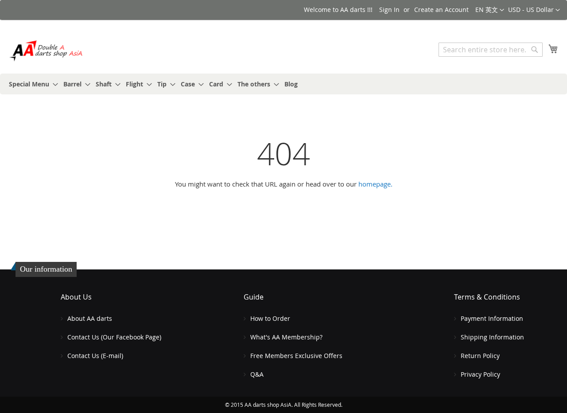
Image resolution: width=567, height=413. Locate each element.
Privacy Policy (480, 374)
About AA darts (89, 318)
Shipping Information (492, 337)
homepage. (375, 183)
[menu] (283, 84)
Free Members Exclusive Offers (296, 355)
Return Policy (480, 355)
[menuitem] (31, 84)
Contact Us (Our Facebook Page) (114, 337)
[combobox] (491, 50)
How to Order (270, 318)
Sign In (389, 9)
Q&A (257, 374)
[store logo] (46, 50)
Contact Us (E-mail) (95, 355)
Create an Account (441, 9)
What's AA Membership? (286, 337)
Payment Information (492, 318)
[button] (534, 10)
